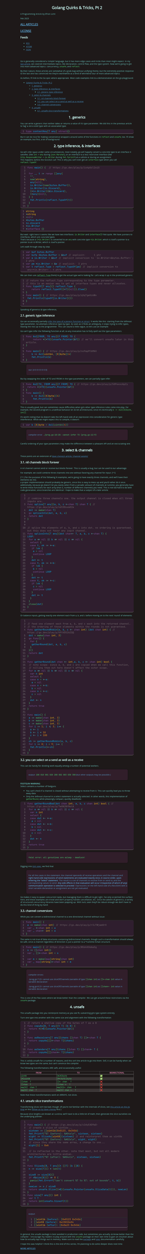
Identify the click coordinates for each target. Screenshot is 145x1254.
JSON (28, 49)
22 (24, 565)
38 (24, 732)
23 (24, 568)
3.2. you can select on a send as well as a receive (60, 101)
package (87, 1239)
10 (24, 194)
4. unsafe (36, 107)
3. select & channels (41, 95)
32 (24, 595)
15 (24, 545)
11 (24, 197)
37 (24, 609)
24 (24, 571)
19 (24, 557)
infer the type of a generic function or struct (69, 321)
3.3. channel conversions (49, 104)
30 (24, 589)
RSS (28, 43)
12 (24, 199)
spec (98, 1239)
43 (24, 747)
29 (24, 586)
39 (24, 735)
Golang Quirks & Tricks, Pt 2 (39, 82)
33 (24, 598)
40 (24, 738)
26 (24, 577)
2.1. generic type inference (50, 92)
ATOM (29, 46)
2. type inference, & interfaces (46, 89)
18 (24, 554)
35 (24, 604)
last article (25, 64)
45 (24, 752)
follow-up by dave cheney (44, 1109)
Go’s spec (36, 866)
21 (24, 563)
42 (24, 744)
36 (24, 606)
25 (24, 574)
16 (24, 548)
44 (24, 749)
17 (24, 551)
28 (24, 583)
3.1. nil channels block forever (51, 98)
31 (24, 592)
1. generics (37, 85)
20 (24, 560)
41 (24, 741)
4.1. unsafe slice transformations (53, 110)
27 (24, 580)
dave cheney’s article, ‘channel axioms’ (70, 456)
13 (24, 202)
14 (24, 205)
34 (24, 601)
